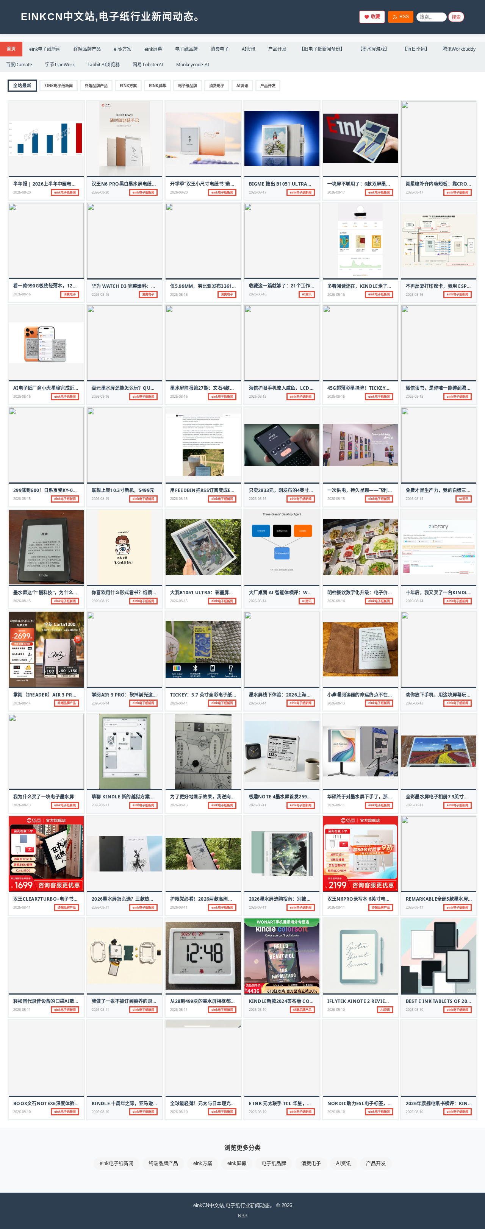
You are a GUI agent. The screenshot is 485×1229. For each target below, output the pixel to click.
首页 (11, 49)
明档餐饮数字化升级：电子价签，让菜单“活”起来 (378, 592)
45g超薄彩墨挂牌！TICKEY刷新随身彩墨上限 (375, 388)
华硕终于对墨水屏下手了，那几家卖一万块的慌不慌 (381, 796)
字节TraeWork (60, 64)
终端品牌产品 (87, 49)
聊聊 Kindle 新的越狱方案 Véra (127, 796)
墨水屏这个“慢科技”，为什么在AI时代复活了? (61, 592)
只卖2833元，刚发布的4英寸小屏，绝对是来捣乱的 (302, 490)
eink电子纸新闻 (45, 49)
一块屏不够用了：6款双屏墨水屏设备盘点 (370, 184)
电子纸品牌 (186, 49)
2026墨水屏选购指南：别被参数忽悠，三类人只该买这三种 (310, 899)
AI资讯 (248, 49)
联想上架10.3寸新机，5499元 (123, 490)
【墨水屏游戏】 (374, 49)
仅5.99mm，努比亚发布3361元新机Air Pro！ (220, 286)
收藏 (375, 16)
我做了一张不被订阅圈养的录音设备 (129, 1001)
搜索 (456, 17)
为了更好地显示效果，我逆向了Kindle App (217, 796)
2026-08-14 (257, 600)
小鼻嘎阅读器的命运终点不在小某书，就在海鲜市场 (381, 695)
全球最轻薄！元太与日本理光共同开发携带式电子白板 (226, 1103)
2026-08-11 (257, 805)
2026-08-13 (336, 703)
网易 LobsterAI (148, 64)
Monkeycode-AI (192, 64)
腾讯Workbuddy (459, 49)
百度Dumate (19, 64)
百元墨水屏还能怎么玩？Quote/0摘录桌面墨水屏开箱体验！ (156, 388)
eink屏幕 (153, 49)
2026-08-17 (257, 192)
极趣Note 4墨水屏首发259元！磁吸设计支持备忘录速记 (308, 796)
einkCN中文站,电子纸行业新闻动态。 (113, 16)
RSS (404, 16)
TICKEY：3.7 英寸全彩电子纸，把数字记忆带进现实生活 (229, 695)
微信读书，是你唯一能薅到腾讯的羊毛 (445, 388)
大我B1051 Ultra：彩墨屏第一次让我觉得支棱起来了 (227, 592)
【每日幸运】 (416, 49)
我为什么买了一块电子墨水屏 (43, 796)
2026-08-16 (22, 294)
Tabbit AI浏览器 (104, 64)
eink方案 (122, 49)
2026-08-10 (257, 1009)
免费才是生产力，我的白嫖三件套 (441, 490)
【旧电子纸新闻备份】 (322, 49)
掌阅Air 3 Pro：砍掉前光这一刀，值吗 (134, 695)
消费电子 (220, 49)
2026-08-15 (257, 396)
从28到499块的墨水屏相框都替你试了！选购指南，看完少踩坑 (235, 1001)
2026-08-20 (22, 192)
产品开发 (277, 49)
